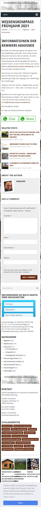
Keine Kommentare (7, 139)
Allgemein (26, 30)
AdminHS (5, 30)
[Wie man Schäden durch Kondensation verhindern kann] (20, 464)
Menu (5, 15)
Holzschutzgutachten (11, 358)
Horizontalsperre (9, 368)
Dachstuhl (5, 429)
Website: (7, 258)
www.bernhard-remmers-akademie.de (20, 66)
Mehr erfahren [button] (9, 497)
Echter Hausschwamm (19, 429)
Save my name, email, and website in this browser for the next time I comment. (18, 271)
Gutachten (32, 429)
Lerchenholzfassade (23, 443)
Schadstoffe (9, 352)
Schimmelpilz (8, 371)
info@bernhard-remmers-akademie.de (17, 102)
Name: (6, 237)
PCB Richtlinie (10, 349)
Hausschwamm (29, 433)
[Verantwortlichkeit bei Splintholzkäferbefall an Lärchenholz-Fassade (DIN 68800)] (8, 464)
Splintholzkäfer (7, 449)
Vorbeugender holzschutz (14, 355)
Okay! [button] (20, 503)
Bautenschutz (8, 344)
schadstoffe (18, 446)
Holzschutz (7, 347)
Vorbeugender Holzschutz (24, 449)
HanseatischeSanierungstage (12, 433)
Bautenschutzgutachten (22, 426)
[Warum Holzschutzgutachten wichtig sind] (33, 464)
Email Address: (9, 248)
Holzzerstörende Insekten (13, 361)
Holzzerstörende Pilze (11, 365)
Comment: (8, 216)
